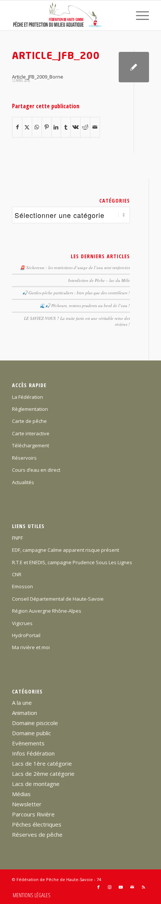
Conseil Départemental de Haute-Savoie (58, 598)
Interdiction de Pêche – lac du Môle (99, 280)
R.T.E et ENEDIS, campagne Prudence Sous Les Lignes (72, 562)
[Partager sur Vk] (75, 127)
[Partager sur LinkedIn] (56, 127)
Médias (21, 794)
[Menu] (138, 15)
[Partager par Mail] (95, 127)
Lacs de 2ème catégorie (43, 773)
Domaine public (31, 733)
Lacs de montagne (36, 783)
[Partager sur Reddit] (85, 127)
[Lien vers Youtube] (121, 887)
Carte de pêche (29, 421)
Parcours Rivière (33, 814)
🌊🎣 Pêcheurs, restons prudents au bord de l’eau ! (85, 305)
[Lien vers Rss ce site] (143, 887)
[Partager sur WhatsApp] (37, 127)
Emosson (22, 586)
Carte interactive (30, 433)
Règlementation (30, 409)
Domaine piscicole (35, 723)
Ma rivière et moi (31, 647)
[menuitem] (138, 15)
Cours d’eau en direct (36, 469)
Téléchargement (30, 445)
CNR (16, 574)
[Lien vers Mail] (132, 887)
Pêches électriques (36, 824)
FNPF (17, 538)
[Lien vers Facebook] (98, 887)
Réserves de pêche (37, 834)
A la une (22, 702)
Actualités (23, 482)
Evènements (28, 743)
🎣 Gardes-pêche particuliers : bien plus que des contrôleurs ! (76, 292)
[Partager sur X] (27, 127)
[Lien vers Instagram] (109, 887)
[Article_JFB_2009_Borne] (134, 67)
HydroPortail (26, 635)
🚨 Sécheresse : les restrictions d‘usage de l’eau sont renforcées (75, 267)
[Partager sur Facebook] (17, 127)
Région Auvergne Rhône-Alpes (46, 610)
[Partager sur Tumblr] (65, 127)
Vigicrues (22, 623)
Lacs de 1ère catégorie (42, 763)
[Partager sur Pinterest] (46, 127)
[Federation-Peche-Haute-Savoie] (66, 15)
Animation (24, 712)
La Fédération (27, 397)
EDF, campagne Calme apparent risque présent (65, 550)
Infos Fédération (33, 753)
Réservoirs (24, 457)
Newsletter (27, 804)
